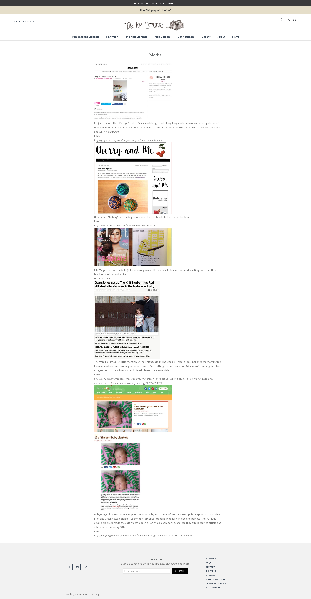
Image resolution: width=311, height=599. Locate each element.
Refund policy (214, 587)
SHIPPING (211, 571)
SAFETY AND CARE (215, 579)
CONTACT (211, 558)
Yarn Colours (162, 36)
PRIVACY (210, 567)
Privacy (95, 594)
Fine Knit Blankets (136, 36)
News (235, 36)
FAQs (209, 562)
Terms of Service (216, 583)
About (221, 36)
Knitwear (112, 36)
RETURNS (211, 575)
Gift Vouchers (186, 36)
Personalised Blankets (85, 36)
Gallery (206, 36)
